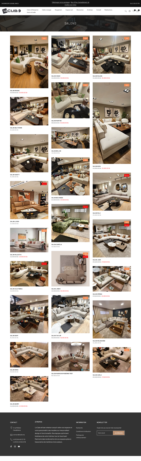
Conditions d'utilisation (83, 431)
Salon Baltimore (16, 128)
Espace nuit (69, 10)
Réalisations (108, 10)
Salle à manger (46, 10)
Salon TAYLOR (56, 335)
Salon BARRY (14, 404)
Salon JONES (55, 289)
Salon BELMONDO (57, 198)
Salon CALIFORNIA (16, 289)
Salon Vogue (55, 76)
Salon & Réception (32, 10)
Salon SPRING (97, 294)
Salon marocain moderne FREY (62, 373)
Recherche (79, 428)
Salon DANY (14, 335)
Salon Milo (96, 213)
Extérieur (90, 10)
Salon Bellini (56, 151)
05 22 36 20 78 (134, 3)
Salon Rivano (14, 90)
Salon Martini (56, 121)
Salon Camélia (56, 244)
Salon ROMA (14, 370)
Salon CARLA (97, 375)
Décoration (80, 10)
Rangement (58, 10)
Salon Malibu (97, 76)
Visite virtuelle (31, 12)
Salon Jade (97, 260)
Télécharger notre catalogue (61, 2)
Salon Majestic (15, 254)
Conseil (98, 10)
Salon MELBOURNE (99, 341)
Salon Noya (97, 166)
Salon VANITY (15, 174)
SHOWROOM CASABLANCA (10, 3)
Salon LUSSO (14, 221)
